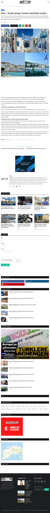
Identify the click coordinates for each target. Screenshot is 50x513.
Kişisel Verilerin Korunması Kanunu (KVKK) (40, 510)
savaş (24, 139)
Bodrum (45, 409)
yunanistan (13, 406)
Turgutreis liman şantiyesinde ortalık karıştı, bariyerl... (21, 387)
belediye (33, 409)
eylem (41, 409)
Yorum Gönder (5, 265)
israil (17, 139)
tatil (27, 139)
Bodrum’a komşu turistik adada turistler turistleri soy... (40, 226)
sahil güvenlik (18, 409)
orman (34, 406)
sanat (29, 409)
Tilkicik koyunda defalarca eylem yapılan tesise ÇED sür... (21, 367)
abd (20, 139)
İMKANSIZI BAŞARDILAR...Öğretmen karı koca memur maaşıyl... (23, 304)
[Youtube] (41, 481)
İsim (2, 237)
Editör (5, 22)
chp (37, 409)
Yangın (3, 406)
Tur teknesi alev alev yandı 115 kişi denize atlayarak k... (25, 207)
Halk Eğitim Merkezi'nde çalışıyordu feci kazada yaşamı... (21, 317)
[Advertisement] (25, 87)
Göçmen (18, 406)
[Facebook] (35, 481)
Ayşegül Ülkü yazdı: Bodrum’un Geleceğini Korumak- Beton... (28, 484)
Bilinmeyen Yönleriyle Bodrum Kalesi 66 (28, 501)
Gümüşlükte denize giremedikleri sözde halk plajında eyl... (40, 208)
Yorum (2, 249)
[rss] (44, 481)
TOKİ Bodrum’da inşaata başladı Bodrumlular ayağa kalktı (29, 493)
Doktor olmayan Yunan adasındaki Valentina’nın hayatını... (22, 380)
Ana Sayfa (2, 6)
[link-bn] (25, 164)
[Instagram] (38, 481)
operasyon (8, 409)
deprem (24, 409)
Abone (46, 489)
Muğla (23, 406)
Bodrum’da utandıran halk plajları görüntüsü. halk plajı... (21, 298)
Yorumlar (4, 234)
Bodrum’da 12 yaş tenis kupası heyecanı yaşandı (12, 148)
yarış (13, 409)
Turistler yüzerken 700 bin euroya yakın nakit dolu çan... (21, 291)
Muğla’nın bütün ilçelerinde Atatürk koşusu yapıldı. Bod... (21, 374)
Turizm (6, 6)
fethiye (3, 409)
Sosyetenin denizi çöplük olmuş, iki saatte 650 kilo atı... (24, 226)
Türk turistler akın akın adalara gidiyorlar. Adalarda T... (8, 208)
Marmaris (43, 406)
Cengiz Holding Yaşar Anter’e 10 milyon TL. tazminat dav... (22, 361)
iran (13, 139)
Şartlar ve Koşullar (27, 510)
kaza (38, 406)
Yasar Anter (11, 369)
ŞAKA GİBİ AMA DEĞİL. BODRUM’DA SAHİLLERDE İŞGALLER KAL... (7, 226)
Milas (27, 406)
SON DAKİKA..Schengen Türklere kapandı (36, 148)
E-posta (2, 243)
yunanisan (8, 139)
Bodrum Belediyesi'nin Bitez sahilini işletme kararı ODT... (21, 311)
